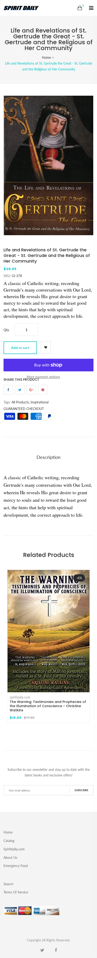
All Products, (21, 402)
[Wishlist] (45, 347)
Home (46, 57)
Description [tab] (48, 457)
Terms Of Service (16, 892)
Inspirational (39, 402)
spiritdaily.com (20, 697)
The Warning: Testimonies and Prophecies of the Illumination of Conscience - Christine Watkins (48, 706)
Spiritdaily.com (14, 849)
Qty (6, 330)
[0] (79, 8)
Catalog (9, 841)
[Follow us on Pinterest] (43, 389)
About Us (10, 857)
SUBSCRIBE (81, 790)
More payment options (43, 377)
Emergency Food (16, 865)
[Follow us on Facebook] (8, 389)
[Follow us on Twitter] (19, 389)
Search (8, 884)
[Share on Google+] (31, 389)
